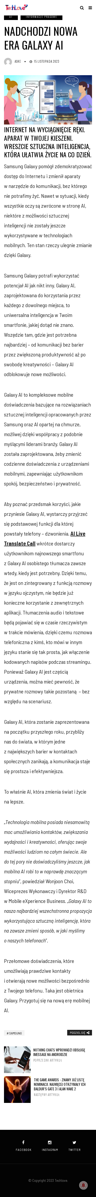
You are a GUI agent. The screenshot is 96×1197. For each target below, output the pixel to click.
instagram (50, 1149)
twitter (75, 1149)
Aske (18, 61)
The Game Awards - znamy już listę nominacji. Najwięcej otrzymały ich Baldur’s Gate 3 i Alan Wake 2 (60, 1087)
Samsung (15, 1033)
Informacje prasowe (41, 17)
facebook (23, 1149)
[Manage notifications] (83, 1185)
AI (11, 17)
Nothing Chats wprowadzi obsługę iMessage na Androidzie (59, 1055)
